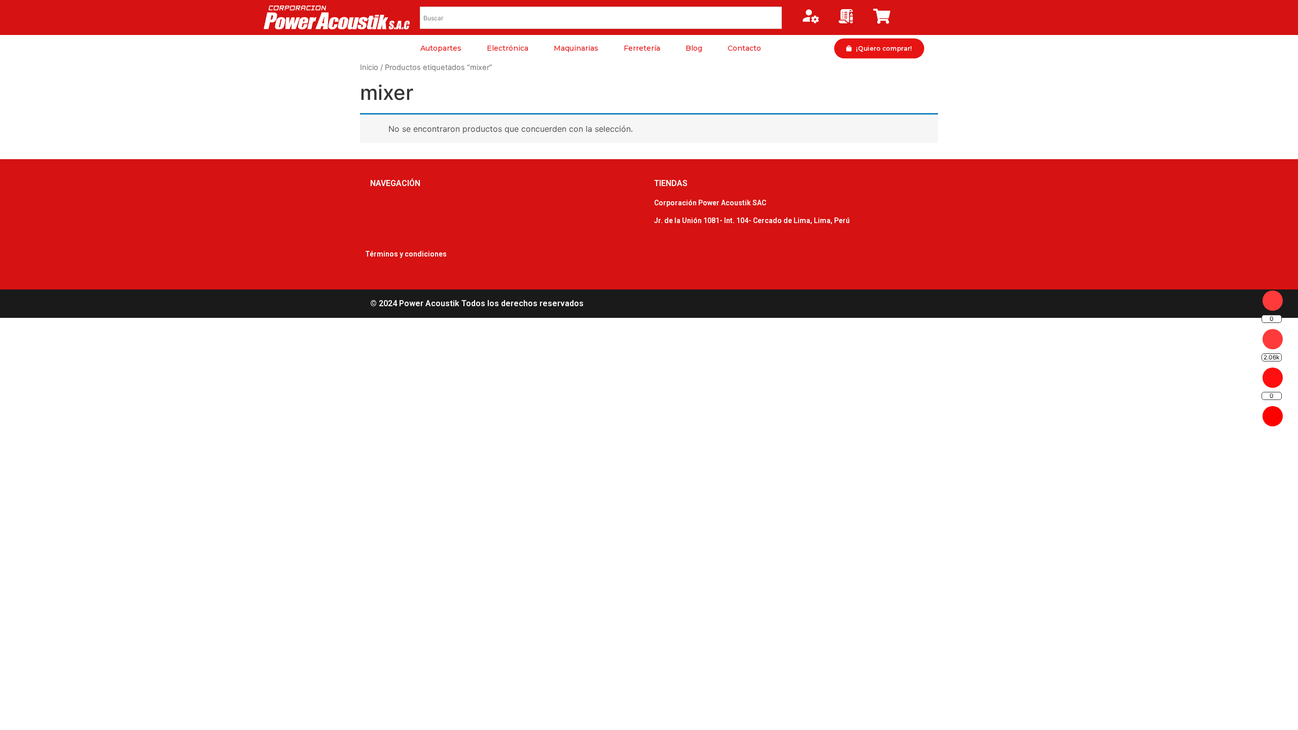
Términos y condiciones (406, 254)
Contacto (744, 48)
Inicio (369, 67)
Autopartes (440, 48)
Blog (694, 48)
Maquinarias (576, 48)
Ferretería (642, 48)
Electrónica (507, 48)
